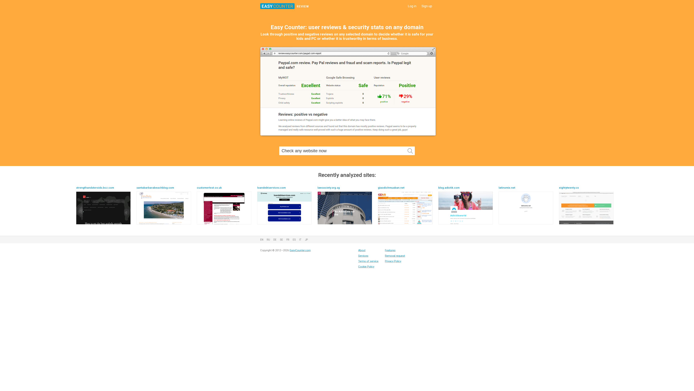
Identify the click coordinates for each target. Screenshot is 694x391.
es (294, 239)
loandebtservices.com (271, 187)
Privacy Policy (393, 261)
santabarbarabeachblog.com (155, 187)
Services (363, 255)
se (281, 239)
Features (390, 250)
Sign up (426, 6)
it (300, 239)
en (261, 239)
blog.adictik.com (449, 187)
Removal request (395, 255)
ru (268, 239)
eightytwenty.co (569, 187)
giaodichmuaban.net (391, 187)
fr (287, 239)
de (275, 239)
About (361, 250)
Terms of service (368, 261)
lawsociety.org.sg (329, 187)
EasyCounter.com (300, 250)
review (303, 6)
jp (306, 239)
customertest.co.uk (209, 187)
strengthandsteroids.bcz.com (95, 187)
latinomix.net (507, 187)
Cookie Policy (366, 266)
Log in (412, 6)
